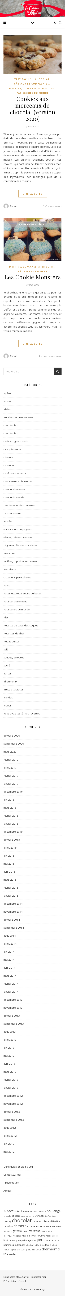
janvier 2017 (10, 783)
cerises (52, 1216)
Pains (6, 585)
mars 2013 (9, 1071)
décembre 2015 (13, 831)
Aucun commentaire (50, 356)
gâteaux (17, 1231)
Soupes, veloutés (13, 657)
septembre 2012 (13, 1119)
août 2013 (9, 1031)
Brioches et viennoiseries (18, 417)
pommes (7, 1244)
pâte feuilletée (32, 1245)
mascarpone (46, 1231)
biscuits (42, 1211)
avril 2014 (9, 967)
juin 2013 (8, 1047)
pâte (22, 1244)
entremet (31, 1226)
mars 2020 (9, 751)
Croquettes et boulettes (18, 481)
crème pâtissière (51, 1221)
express (40, 1226)
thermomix (51, 1249)
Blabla (7, 409)
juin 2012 (8, 1143)
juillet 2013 (10, 1039)
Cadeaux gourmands (15, 441)
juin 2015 (8, 855)
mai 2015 (9, 863)
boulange (54, 1211)
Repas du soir (11, 641)
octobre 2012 (11, 1111)
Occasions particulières (17, 577)
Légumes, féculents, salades (20, 545)
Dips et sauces (12, 513)
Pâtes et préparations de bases (22, 593)
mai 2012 (9, 1151)
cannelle (30, 1216)
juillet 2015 (10, 847)
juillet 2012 (10, 1135)
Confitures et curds (15, 473)
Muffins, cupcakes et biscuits (31, 88)
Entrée (7, 521)
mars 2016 (9, 807)
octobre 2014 (11, 919)
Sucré (6, 665)
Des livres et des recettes (19, 505)
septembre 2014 (13, 927)
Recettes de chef (13, 633)
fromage (7, 1231)
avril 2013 (9, 1063)
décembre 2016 (13, 791)
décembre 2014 (13, 903)
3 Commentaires (52, 206)
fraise (48, 1226)
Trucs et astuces (13, 689)
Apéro (7, 393)
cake (23, 1216)
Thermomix (10, 681)
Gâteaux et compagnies (31, 83)
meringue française (12, 1236)
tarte (38, 1249)
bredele (7, 1216)
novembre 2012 (13, 1103)
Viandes (8, 697)
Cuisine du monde (13, 497)
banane (25, 1211)
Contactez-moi (12, 1174)
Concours (9, 465)
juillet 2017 (10, 767)
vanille (12, 1254)
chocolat (22, 1220)
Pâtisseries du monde (32, 93)
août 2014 (9, 935)
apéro (17, 1211)
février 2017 (10, 775)
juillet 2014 (10, 943)
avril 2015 (9, 871)
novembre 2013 (13, 1007)
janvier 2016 (10, 823)
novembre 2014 (13, 911)
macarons (34, 1231)
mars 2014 (9, 975)
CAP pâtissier (41, 1215)
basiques (33, 1211)
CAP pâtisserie (12, 449)
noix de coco (52, 1235)
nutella (12, 1240)
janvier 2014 (10, 991)
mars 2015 (9, 879)
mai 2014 (9, 959)
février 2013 (10, 1079)
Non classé (9, 569)
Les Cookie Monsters (32, 277)
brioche (16, 1215)
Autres (7, 401)
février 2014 (10, 983)
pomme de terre (51, 1240)
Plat (5, 617)
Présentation (11, 1182)
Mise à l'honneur (29, 1235)
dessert (20, 1225)
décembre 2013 (13, 999)
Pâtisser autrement (32, 271)
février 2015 (10, 887)
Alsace (8, 1210)
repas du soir (17, 1249)
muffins (41, 1235)
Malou (14, 206)
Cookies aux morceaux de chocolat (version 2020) (32, 108)
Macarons (9, 553)
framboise (56, 1226)
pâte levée (45, 1244)
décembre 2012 (13, 1095)
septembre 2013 (13, 1023)
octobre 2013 (11, 1015)
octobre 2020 (11, 735)
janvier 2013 (10, 1087)
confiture (36, 1221)
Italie (25, 1231)
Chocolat (42, 79)
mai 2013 (9, 1055)
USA (5, 1254)
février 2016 (10, 815)
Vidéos (7, 705)
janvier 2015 (10, 895)
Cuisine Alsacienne (14, 489)
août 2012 (9, 1127)
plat (39, 1240)
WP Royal (41, 1289)
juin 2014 (8, 951)
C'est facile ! (23, 79)
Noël (5, 1240)
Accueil (7, 1190)
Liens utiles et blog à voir (18, 1166)
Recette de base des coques (20, 625)
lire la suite (32, 193)
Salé (5, 649)
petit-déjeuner (29, 1240)
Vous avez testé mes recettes (21, 713)
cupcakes (8, 1226)
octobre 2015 (11, 839)
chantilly (7, 1221)
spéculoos (30, 1249)
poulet (16, 1244)
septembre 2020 (13, 743)
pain (18, 1240)
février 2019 (10, 759)
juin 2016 (8, 799)
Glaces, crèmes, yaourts (17, 537)
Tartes (7, 673)
